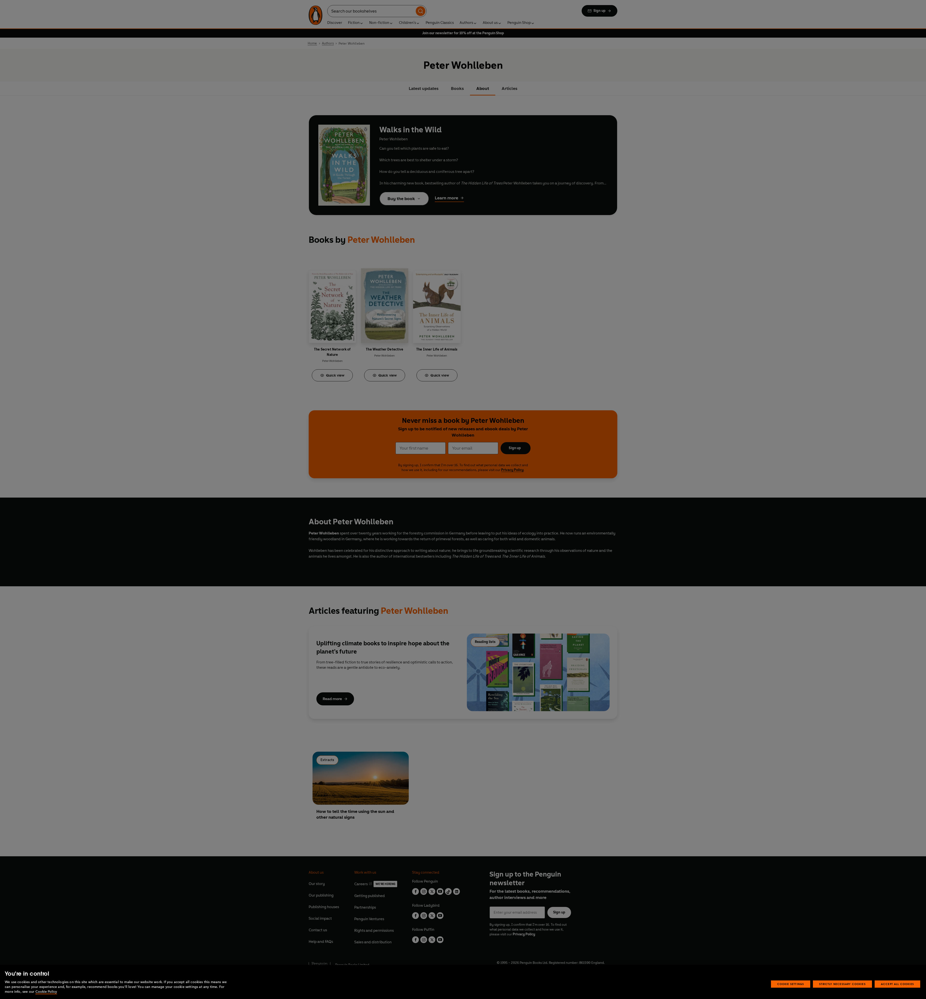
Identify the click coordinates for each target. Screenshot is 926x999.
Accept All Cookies (897, 984)
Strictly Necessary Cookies (842, 984)
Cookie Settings (790, 984)
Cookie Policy (46, 992)
